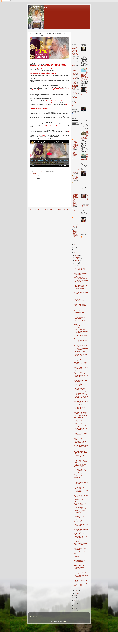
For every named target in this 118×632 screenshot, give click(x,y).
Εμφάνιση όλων (77, 240)
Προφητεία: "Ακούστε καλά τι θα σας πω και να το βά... (81, 525)
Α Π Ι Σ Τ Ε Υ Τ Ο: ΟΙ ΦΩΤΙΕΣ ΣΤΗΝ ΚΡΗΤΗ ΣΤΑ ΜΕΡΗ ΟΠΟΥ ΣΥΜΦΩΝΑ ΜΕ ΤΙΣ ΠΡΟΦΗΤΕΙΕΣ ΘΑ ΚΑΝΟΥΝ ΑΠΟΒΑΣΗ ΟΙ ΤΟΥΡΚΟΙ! (84, 74)
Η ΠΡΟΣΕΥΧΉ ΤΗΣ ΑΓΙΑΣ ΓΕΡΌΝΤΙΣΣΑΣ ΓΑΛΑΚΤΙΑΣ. (80, 508)
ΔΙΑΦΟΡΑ (74, 61)
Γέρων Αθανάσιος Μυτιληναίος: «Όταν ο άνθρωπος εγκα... (80, 302)
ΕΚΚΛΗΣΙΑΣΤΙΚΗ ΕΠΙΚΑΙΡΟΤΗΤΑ (75, 67)
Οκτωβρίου (77, 257)
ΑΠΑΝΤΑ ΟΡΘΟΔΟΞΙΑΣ (75, 142)
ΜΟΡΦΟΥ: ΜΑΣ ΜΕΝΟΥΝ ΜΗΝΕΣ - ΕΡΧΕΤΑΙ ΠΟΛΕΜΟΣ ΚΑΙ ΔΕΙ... (81, 446)
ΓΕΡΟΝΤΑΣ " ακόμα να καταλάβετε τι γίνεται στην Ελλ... (81, 486)
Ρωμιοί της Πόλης (75, 128)
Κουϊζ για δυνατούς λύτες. (79, 297)
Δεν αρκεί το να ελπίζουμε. (79, 276)
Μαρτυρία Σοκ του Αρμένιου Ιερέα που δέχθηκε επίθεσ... (80, 570)
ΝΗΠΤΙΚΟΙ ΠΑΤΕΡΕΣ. (74, 82)
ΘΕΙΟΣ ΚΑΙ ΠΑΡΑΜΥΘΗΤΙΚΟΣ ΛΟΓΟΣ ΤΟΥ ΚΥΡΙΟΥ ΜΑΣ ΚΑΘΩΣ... (80, 479)
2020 (75, 595)
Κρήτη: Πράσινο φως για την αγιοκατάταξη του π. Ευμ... (80, 269)
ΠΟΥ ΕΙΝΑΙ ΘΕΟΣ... (78, 556)
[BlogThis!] (50, 171)
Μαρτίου (76, 590)
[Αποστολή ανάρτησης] (47, 171)
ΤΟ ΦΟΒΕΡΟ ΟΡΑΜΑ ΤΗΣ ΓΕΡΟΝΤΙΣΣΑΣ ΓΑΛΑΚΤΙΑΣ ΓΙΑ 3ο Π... (80, 452)
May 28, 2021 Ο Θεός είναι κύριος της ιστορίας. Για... (80, 341)
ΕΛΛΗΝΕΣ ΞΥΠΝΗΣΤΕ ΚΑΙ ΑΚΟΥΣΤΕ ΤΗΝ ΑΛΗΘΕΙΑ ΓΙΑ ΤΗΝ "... (80, 461)
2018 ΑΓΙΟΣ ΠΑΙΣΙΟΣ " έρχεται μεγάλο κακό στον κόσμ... (80, 418)
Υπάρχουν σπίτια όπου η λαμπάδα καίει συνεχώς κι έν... (81, 549)
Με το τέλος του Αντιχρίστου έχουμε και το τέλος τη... (81, 349)
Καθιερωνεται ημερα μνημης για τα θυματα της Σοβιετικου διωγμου (75, 234)
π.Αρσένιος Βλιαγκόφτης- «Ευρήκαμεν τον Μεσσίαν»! (80, 283)
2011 (75, 610)
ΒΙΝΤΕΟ (34, 173)
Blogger (65, 621)
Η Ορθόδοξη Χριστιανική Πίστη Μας (75, 195)
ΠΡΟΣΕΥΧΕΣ (74, 97)
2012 (75, 608)
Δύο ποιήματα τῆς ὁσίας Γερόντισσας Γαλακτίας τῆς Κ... (80, 357)
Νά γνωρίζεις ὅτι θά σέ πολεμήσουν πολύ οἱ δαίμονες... (81, 491)
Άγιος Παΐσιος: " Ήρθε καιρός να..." (81, 404)
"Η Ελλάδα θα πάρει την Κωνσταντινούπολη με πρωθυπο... (79, 315)
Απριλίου (76, 588)
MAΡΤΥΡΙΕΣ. (74, 105)
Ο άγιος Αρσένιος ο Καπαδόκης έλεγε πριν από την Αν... (80, 554)
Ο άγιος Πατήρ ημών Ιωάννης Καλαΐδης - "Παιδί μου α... (80, 439)
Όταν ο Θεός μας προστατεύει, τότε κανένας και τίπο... (81, 539)
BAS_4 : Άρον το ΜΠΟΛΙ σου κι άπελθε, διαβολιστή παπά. (80, 467)
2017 (75, 600)
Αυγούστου (77, 260)
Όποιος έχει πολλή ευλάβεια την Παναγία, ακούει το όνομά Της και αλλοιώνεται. (75, 224)
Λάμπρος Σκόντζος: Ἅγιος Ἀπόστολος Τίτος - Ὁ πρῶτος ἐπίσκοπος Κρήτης (76, 187)
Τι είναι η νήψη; (77, 477)
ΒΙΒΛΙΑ (73, 57)
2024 (75, 247)
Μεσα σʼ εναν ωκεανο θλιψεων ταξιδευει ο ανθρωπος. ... (80, 378)
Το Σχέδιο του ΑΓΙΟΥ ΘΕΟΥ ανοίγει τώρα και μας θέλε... (81, 546)
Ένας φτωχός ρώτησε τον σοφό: (80, 327)
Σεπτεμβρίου (77, 258)
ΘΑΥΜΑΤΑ (74, 75)
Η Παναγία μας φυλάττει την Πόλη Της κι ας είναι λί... (80, 318)
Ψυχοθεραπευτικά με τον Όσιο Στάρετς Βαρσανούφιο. (80, 504)
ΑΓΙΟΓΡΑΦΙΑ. (74, 47)
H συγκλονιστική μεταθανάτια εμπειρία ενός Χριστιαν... (80, 568)
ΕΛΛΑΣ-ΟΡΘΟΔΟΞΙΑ (75, 231)
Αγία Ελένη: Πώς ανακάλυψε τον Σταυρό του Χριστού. (80, 534)
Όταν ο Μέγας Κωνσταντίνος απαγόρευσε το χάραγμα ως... (80, 470)
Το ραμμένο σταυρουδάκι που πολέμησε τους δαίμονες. (80, 475)
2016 (75, 602)
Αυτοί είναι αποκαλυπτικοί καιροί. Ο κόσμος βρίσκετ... (81, 576)
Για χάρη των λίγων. (78, 405)
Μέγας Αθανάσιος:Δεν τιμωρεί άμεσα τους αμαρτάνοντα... (81, 343)
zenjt (83, 237)
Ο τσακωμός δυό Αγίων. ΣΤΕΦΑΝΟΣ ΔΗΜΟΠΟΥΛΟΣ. (80, 329)
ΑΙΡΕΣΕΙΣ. (74, 48)
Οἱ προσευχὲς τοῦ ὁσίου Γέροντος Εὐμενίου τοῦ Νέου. (81, 421)
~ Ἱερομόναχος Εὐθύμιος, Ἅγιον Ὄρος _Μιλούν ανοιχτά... (80, 442)
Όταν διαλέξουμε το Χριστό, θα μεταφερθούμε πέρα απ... (80, 573)
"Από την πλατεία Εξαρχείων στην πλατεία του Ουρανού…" (80, 286)
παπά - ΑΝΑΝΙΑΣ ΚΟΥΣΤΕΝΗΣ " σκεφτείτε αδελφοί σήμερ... (80, 514)
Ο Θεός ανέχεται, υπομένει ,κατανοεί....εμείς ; (79, 408)
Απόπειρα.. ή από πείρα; (79, 288)
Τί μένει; (75, 333)
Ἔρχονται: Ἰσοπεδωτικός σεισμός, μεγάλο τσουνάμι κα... (80, 365)
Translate (76, 114)
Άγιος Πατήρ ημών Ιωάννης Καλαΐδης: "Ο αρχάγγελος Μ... (80, 473)
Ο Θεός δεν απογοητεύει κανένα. (80, 335)
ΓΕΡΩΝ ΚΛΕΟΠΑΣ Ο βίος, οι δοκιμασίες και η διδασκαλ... (80, 300)
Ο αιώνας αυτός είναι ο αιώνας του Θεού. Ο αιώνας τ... (81, 410)
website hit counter (33, 616)
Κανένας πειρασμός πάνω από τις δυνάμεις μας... (80, 381)
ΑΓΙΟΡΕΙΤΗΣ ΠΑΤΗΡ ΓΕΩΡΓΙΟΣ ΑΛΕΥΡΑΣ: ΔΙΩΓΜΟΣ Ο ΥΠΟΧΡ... (81, 413)
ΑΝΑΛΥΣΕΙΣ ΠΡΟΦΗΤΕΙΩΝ (75, 54)
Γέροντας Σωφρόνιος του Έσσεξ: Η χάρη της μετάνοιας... (81, 578)
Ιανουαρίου (77, 593)
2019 (75, 597)
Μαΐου (76, 265)
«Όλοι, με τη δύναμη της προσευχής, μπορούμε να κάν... (81, 386)
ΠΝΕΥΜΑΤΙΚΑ (75, 95)
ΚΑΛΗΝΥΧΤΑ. (77, 541)
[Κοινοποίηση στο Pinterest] (53, 171)
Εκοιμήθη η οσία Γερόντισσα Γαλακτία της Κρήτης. (79, 561)
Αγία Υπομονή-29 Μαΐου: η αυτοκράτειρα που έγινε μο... (80, 325)
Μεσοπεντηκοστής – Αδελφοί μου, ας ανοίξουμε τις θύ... (80, 416)
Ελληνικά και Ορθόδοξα (75, 210)
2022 (75, 250)
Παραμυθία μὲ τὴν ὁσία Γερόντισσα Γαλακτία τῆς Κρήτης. (81, 488)
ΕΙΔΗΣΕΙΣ (74, 65)
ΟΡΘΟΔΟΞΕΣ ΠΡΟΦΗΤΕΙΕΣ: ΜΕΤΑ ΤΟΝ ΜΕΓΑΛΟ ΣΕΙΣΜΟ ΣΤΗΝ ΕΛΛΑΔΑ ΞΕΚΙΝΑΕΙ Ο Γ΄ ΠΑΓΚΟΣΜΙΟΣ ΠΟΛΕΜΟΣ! (84, 112)
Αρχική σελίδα (48, 209)
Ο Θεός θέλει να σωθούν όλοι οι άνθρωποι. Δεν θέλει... (80, 499)
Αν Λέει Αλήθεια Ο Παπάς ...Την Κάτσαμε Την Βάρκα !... (80, 522)
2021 (75, 252)
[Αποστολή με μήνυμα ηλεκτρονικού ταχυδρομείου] (49, 171)
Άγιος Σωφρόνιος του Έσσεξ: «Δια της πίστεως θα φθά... (81, 496)
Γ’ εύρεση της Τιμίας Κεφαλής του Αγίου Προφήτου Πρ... (80, 429)
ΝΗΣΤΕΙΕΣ (74, 83)
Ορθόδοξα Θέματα (39, 7)
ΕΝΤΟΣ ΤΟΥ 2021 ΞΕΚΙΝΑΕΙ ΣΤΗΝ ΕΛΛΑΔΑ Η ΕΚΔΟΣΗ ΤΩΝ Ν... (81, 397)
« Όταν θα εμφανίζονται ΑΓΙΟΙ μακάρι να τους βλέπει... (81, 426)
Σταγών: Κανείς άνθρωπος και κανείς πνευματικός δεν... (81, 368)
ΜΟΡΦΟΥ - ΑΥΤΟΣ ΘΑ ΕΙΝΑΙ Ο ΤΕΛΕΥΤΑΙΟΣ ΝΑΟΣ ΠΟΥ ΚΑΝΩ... (80, 351)
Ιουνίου (76, 263)
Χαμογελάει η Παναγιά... (78, 443)
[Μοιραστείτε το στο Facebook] (52, 171)
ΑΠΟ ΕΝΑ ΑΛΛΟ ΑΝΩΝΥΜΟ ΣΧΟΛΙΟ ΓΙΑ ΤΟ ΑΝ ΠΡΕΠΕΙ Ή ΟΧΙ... (80, 305)
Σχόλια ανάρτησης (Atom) (40, 211)
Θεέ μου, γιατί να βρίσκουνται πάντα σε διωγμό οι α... (81, 274)
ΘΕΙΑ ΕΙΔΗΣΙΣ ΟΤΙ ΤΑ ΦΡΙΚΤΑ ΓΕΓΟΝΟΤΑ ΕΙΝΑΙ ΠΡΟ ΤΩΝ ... (80, 309)
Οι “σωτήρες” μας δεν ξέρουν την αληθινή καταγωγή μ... (80, 584)
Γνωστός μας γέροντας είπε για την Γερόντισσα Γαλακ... (81, 384)
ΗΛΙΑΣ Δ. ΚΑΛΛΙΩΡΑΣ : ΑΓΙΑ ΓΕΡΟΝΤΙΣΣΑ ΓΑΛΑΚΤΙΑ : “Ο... (80, 456)
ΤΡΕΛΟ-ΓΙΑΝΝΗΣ (74, 153)
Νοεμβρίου (77, 255)
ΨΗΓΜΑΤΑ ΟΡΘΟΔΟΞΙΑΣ (75, 220)
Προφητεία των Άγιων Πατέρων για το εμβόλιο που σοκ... (81, 360)
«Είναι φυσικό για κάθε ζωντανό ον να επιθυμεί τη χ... (81, 376)
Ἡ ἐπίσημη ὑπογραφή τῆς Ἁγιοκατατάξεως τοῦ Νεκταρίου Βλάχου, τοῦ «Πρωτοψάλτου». (76, 146)
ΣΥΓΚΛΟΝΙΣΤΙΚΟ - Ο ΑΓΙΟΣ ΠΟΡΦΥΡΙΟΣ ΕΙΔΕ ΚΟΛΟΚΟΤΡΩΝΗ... (79, 511)
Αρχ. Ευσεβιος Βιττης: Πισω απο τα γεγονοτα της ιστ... (81, 371)
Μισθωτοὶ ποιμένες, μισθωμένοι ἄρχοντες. (75, 213)
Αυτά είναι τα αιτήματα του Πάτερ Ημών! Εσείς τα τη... (80, 437)
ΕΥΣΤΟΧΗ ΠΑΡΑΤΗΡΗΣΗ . (79, 565)
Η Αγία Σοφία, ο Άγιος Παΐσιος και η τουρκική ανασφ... (81, 332)
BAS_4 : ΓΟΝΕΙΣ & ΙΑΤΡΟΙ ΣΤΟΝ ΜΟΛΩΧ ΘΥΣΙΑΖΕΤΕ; (80, 527)
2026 (75, 244)
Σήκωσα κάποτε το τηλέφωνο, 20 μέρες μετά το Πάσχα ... (80, 544)
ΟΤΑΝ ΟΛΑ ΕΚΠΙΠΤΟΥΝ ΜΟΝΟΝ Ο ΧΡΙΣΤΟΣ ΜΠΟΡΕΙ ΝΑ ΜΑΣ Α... (81, 394)
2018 (75, 598)
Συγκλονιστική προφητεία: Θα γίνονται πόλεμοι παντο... (80, 558)
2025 (75, 246)
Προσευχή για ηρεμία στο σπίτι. (80, 532)
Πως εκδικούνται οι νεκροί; (79, 337)
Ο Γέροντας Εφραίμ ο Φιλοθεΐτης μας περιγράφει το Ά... (80, 296)
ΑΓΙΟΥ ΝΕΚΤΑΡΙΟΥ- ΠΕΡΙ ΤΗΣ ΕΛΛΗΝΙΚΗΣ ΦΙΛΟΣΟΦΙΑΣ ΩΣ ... (81, 278)
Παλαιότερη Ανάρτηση (63, 209)
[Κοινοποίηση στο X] (51, 171)
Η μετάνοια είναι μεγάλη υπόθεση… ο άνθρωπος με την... (81, 434)
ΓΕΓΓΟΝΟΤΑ (74, 60)
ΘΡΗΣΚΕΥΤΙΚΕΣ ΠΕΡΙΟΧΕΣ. (75, 78)
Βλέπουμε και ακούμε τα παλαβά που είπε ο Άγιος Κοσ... (80, 389)
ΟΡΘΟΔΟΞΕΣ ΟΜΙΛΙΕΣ (75, 86)
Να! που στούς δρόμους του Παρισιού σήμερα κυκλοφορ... (80, 586)
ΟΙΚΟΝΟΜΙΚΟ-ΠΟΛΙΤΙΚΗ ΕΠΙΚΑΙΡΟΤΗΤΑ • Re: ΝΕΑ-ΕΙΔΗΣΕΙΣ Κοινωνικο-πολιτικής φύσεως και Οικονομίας (75, 201)
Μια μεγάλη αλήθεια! (75, 155)
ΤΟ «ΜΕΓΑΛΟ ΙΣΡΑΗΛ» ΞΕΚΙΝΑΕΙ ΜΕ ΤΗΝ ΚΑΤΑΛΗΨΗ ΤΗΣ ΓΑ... (81, 564)
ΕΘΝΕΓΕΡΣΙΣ (75, 183)
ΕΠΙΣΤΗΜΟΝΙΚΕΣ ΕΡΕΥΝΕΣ (75, 74)
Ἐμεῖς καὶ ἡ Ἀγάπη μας (75, 179)
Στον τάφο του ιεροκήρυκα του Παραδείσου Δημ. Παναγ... (80, 399)
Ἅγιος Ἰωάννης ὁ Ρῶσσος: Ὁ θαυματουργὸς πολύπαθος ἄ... (80, 373)
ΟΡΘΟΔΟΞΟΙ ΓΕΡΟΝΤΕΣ (74, 93)
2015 (75, 603)
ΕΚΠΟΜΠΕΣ (74, 70)
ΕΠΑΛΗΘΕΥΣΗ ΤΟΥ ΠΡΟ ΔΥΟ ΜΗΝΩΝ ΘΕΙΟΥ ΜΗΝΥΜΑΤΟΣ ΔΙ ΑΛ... (81, 449)
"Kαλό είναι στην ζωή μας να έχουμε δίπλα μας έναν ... (81, 501)
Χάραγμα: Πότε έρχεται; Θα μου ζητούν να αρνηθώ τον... (80, 423)
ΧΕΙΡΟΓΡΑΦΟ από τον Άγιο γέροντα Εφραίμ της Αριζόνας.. (81, 290)
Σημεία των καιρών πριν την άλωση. (81, 320)
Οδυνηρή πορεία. (77, 506)
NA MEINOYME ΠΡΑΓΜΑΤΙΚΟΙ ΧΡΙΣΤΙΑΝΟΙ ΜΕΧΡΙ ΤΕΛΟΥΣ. (80, 271)
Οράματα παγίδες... (78, 266)
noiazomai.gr (49, 169)
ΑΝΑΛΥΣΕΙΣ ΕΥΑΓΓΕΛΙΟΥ (74, 51)
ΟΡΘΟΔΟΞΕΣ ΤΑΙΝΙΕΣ (75, 88)
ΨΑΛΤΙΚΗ (74, 102)
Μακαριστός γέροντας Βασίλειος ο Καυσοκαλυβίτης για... (80, 520)
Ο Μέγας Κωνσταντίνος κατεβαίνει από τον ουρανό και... (80, 537)
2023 (75, 249)
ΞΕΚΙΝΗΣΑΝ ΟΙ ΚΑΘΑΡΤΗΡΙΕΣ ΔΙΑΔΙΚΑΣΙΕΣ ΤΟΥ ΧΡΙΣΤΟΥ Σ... (81, 363)
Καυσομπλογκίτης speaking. (79, 312)
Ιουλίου (76, 262)
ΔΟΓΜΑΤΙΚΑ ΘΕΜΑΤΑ (74, 64)
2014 (75, 605)
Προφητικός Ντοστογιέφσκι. (79, 338)
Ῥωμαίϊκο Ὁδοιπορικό (75, 177)
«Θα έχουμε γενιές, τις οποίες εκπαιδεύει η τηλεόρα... (80, 465)
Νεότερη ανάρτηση (34, 209)
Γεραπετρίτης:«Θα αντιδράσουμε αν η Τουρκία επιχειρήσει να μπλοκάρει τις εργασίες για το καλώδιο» (75, 132)
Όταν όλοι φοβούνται (78, 310)
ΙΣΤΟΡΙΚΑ (74, 79)
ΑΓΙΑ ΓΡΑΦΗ (74, 45)
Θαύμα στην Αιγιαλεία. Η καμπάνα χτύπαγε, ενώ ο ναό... (80, 355)
